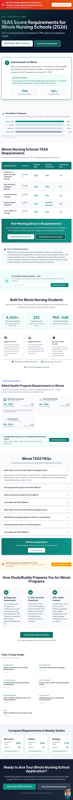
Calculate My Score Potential (50, 237)
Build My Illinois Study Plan (21, 237)
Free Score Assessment (47, 43)
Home (3, 16)
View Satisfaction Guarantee (53, 786)
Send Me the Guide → (60, 285)
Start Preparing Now (61, 5)
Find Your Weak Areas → (59, 440)
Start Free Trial (36, 550)
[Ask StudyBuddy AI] (68, 793)
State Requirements (14, 16)
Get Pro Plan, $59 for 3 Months (17, 43)
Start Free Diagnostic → (61, 564)
